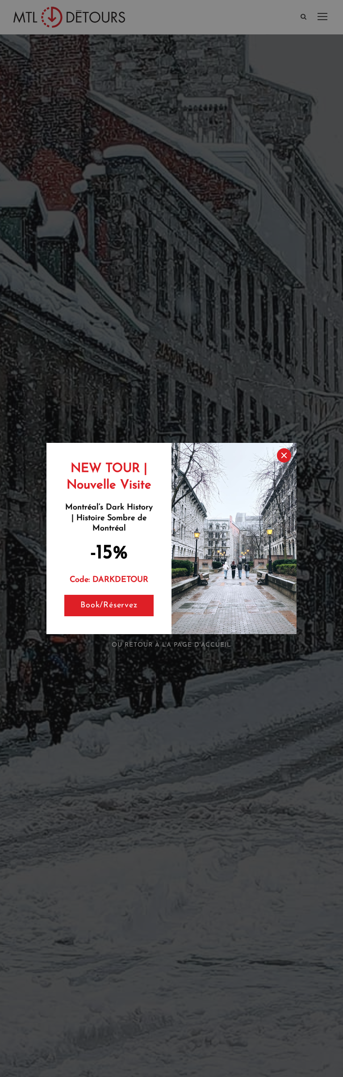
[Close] (284, 455)
